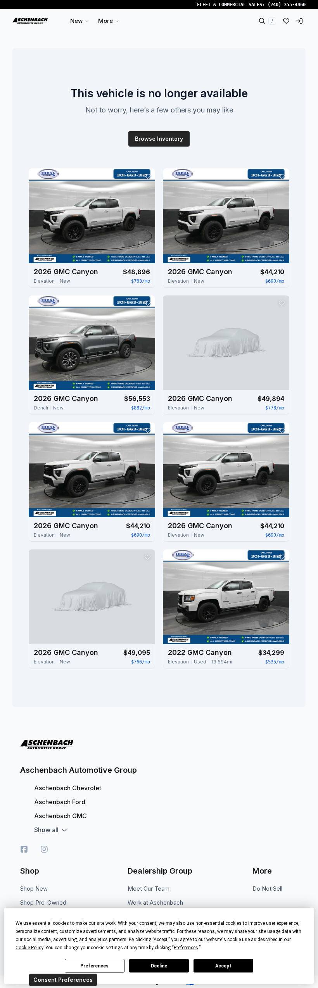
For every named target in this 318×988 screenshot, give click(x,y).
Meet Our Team (148, 888)
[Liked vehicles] (286, 21)
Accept (223, 966)
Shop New (34, 888)
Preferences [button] (186, 947)
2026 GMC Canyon (66, 272)
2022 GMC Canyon (200, 652)
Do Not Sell (267, 888)
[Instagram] (44, 849)
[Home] (30, 21)
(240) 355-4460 (287, 4)
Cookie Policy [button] (29, 947)
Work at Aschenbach (155, 902)
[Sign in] (299, 21)
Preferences (94, 966)
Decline (159, 966)
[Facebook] (24, 849)
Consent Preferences (63, 979)
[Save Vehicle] (147, 176)
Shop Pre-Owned (43, 902)
